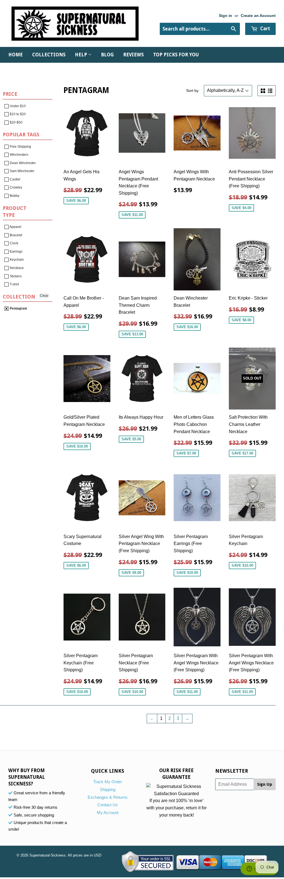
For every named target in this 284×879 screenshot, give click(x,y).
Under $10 (17, 106)
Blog (107, 54)
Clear (44, 296)
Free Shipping (20, 147)
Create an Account (258, 16)
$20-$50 (15, 122)
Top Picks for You (176, 54)
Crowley (15, 187)
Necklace (16, 268)
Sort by (192, 90)
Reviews (133, 54)
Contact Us (107, 804)
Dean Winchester (22, 163)
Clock (13, 243)
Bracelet (15, 235)
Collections (48, 54)
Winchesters (18, 155)
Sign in (225, 16)
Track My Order (107, 781)
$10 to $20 (17, 114)
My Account (107, 812)
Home (15, 54)
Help (81, 54)
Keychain (16, 260)
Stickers (15, 276)
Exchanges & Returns (108, 797)
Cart (264, 28)
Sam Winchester (21, 171)
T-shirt (14, 284)
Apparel (15, 227)
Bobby (14, 196)
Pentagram (18, 308)
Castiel (14, 179)
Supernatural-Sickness (47, 855)
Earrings (15, 251)
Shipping (107, 789)
